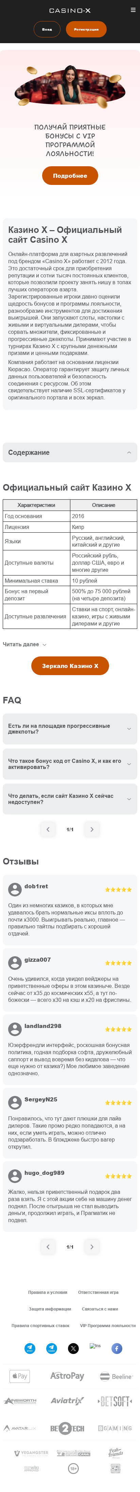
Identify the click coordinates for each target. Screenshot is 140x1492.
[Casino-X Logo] (70, 10)
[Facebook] (117, 1348)
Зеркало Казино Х (70, 666)
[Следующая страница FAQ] (92, 829)
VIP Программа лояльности (108, 1325)
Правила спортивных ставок (40, 1325)
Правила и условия (47, 1292)
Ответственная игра (98, 1292)
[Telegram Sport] (30, 1348)
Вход (47, 29)
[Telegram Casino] (51, 1348)
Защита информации (50, 1308)
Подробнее (70, 175)
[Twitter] (73, 1348)
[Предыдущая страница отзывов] (48, 1247)
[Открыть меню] (133, 10)
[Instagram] (95, 1348)
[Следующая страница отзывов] (92, 1247)
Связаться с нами (100, 1308)
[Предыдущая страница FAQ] (48, 829)
